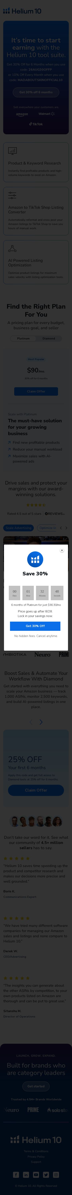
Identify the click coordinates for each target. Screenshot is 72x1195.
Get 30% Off (35, 626)
